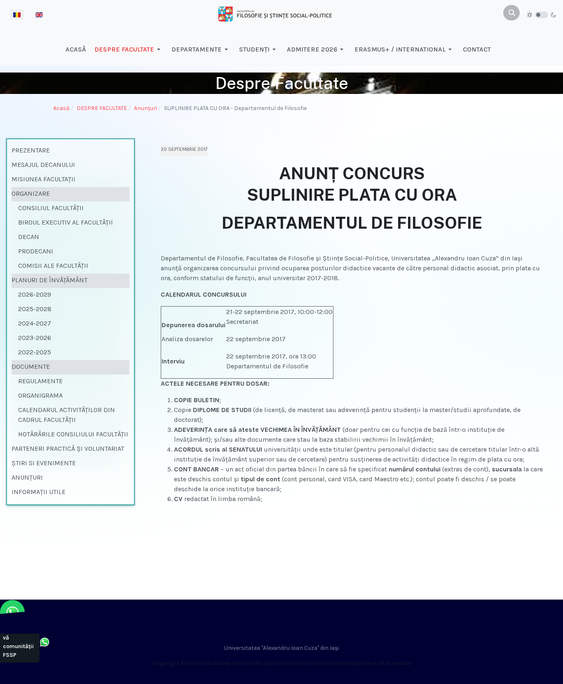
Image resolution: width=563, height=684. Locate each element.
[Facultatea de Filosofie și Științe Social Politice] (275, 13)
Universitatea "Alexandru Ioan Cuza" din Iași (281, 647)
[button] (128, 49)
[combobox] (511, 13)
